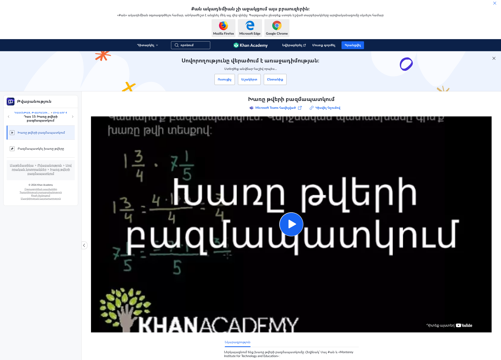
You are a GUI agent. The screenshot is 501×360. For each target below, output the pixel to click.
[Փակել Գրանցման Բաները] (494, 58)
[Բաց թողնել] (495, 3)
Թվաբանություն (49, 165)
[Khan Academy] (250, 45)
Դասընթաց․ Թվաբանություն (32, 113)
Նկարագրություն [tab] (237, 342)
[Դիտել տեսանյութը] (291, 224)
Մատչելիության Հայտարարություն (41, 198)
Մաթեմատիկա (22, 165)
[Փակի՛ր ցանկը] (84, 245)
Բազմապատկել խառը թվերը (41, 148)
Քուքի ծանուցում (40, 195)
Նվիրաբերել (292, 45)
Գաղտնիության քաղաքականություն (41, 192)
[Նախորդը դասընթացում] (8, 116)
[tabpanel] (291, 352)
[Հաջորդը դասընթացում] (72, 116)
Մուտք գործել (323, 45)
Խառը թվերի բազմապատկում (41, 132)
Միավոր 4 (60, 113)
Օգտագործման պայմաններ (40, 189)
